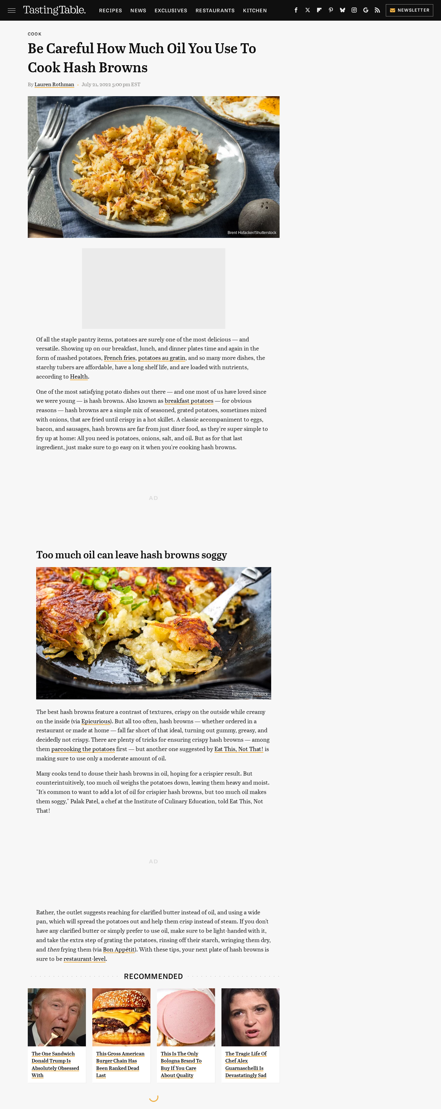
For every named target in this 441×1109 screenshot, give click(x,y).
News (138, 10)
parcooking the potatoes (83, 749)
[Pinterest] (331, 11)
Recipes (110, 10)
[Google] (366, 11)
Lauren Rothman (54, 84)
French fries (119, 357)
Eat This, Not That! (238, 749)
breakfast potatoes (189, 400)
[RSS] (377, 11)
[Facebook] (296, 11)
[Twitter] (307, 11)
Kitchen (255, 10)
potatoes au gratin (161, 357)
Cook (35, 34)
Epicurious (95, 721)
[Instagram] (354, 11)
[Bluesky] (342, 11)
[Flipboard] (319, 11)
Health (79, 376)
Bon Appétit (119, 949)
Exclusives (171, 10)
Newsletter (414, 10)
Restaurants (215, 10)
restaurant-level (85, 958)
